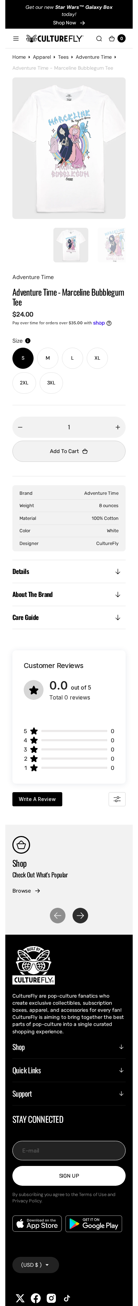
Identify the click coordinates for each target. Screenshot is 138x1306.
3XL (55, 383)
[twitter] (20, 1294)
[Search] (99, 38)
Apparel (42, 57)
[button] (15, 38)
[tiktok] (67, 1294)
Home (19, 57)
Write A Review (37, 796)
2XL (28, 383)
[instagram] (51, 1294)
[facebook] (36, 1294)
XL (101, 358)
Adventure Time (94, 57)
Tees (63, 57)
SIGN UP (69, 1172)
